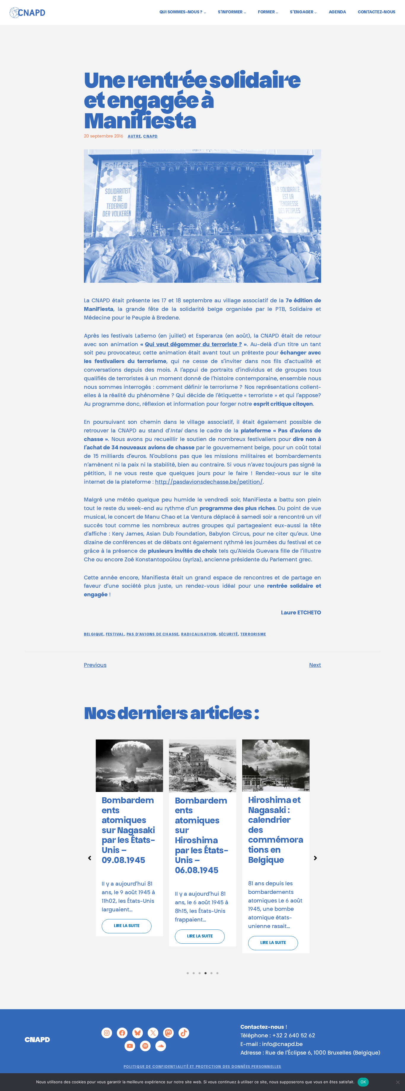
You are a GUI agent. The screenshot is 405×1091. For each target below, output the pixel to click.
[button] (89, 858)
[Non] (398, 1082)
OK (363, 1081)
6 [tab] (217, 973)
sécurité (228, 634)
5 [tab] (211, 973)
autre (134, 136)
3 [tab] (200, 973)
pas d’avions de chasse (152, 634)
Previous (95, 665)
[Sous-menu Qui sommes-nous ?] (205, 12)
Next (315, 665)
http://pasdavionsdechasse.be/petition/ (209, 482)
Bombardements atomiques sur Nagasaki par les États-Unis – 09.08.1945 (128, 831)
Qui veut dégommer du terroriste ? (193, 345)
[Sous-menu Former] (277, 12)
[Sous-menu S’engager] (315, 12)
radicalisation (198, 634)
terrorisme (253, 634)
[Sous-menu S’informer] (245, 12)
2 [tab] (194, 973)
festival (115, 634)
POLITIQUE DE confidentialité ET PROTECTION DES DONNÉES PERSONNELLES (202, 1067)
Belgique (93, 634)
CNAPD (150, 136)
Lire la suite (126, 926)
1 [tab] (188, 973)
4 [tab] (205, 973)
